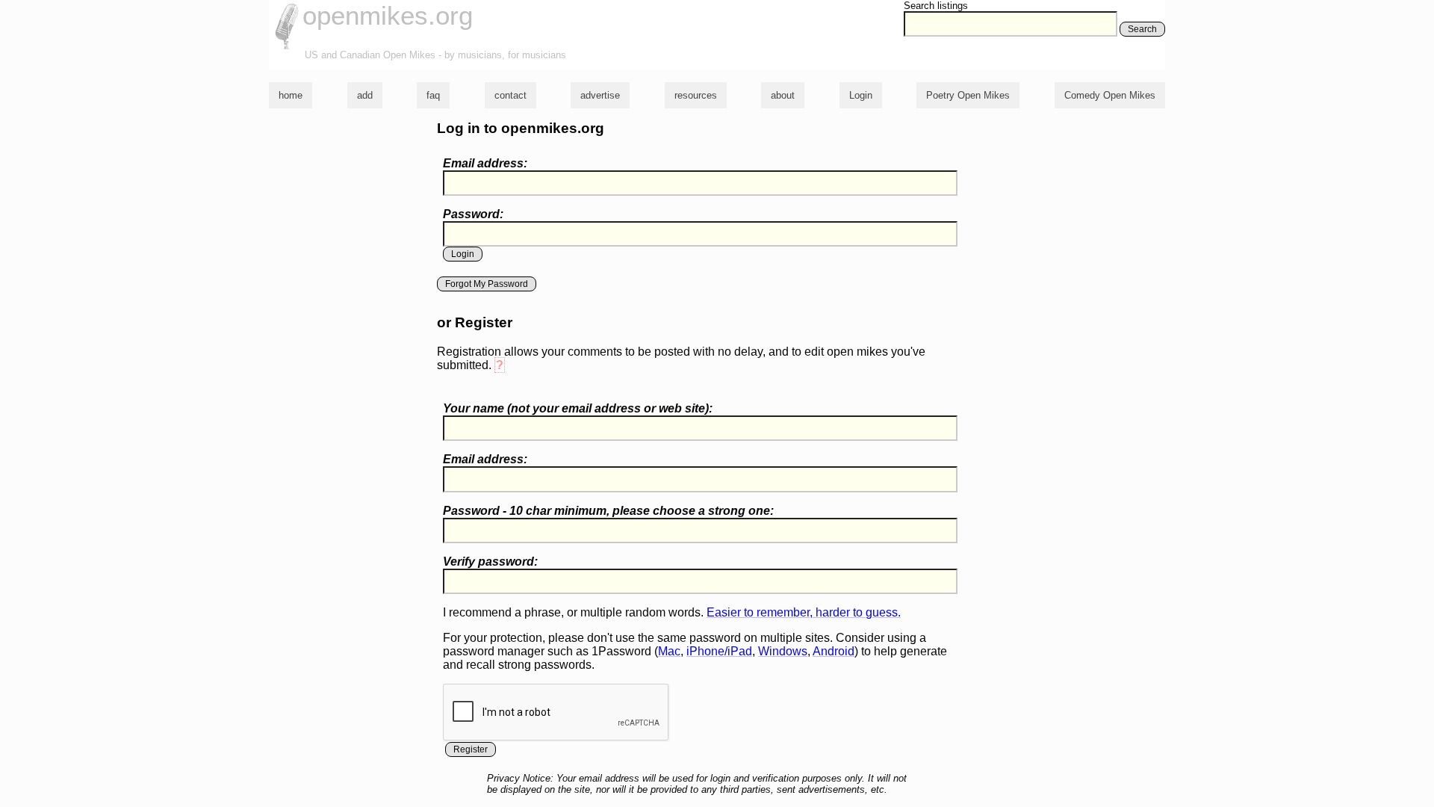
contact (510, 95)
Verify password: (490, 561)
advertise (600, 95)
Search (1142, 29)
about (783, 95)
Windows (782, 651)
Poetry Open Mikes (968, 95)
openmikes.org (387, 15)
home (290, 95)
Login (860, 95)
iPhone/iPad (719, 651)
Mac (669, 651)
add (365, 95)
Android (833, 651)
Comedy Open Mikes (1109, 95)
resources (695, 95)
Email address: (485, 163)
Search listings (936, 5)
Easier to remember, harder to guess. (804, 612)
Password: (473, 214)
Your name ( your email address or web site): (578, 408)
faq (433, 95)
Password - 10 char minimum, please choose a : (608, 510)
